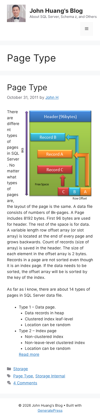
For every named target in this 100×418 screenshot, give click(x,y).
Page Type (27, 87)
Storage (20, 369)
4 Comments (25, 383)
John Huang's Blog (56, 10)
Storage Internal (50, 376)
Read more (29, 354)
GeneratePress (50, 410)
